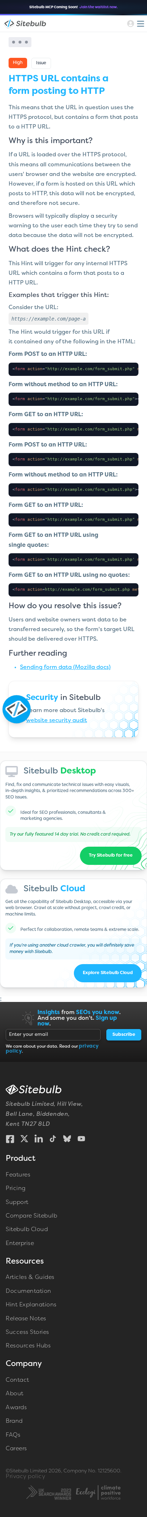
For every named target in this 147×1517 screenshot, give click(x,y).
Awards (16, 1408)
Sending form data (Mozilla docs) (65, 667)
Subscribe (123, 1035)
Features (18, 1175)
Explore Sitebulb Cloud (108, 973)
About (15, 1394)
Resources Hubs (28, 1346)
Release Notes (26, 1319)
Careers (16, 1449)
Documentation (28, 1291)
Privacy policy (25, 1477)
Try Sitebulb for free (111, 855)
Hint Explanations (31, 1305)
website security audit (56, 721)
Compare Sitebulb (31, 1216)
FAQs (13, 1435)
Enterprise (20, 1243)
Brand (14, 1421)
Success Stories (27, 1332)
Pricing (16, 1188)
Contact (17, 1380)
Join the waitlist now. (99, 7)
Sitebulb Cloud (27, 1230)
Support (17, 1202)
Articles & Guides (30, 1277)
